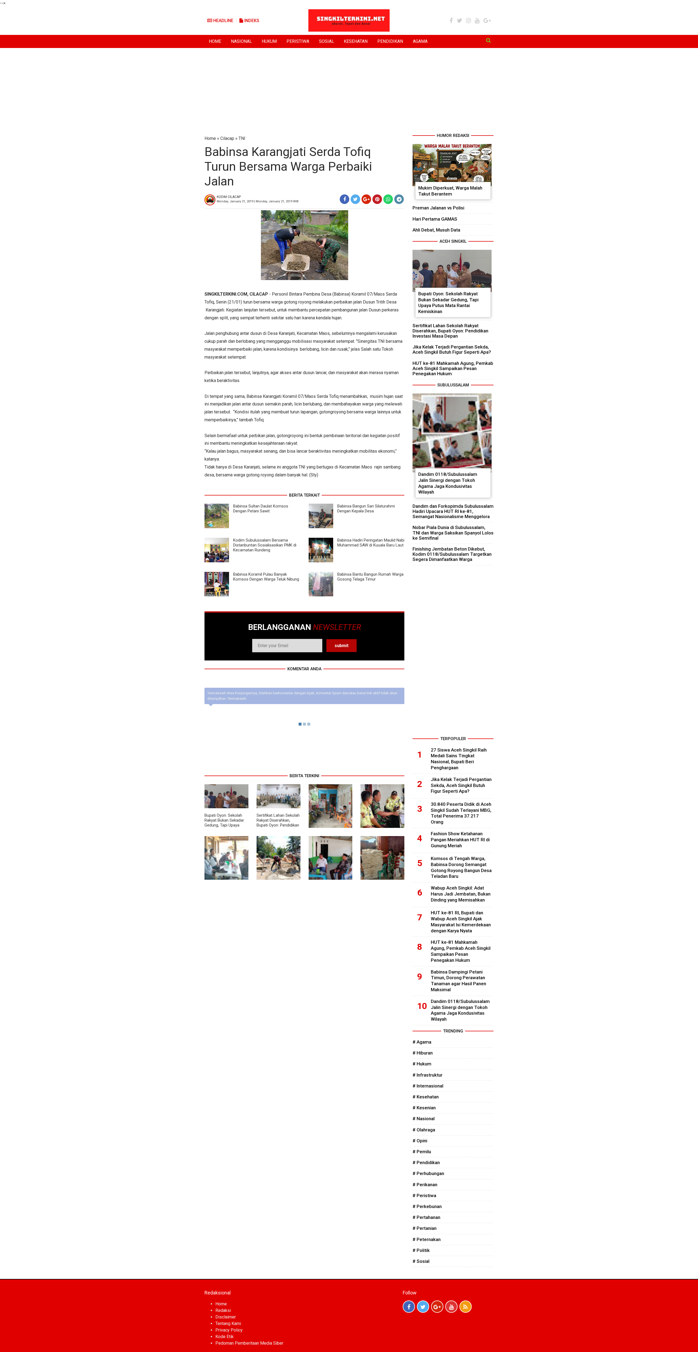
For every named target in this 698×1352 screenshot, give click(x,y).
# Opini (420, 1140)
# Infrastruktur (428, 1075)
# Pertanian (425, 1228)
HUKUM (269, 41)
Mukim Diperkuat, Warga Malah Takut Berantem (450, 191)
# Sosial (421, 1261)
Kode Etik (224, 1336)
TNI (242, 138)
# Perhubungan (428, 1173)
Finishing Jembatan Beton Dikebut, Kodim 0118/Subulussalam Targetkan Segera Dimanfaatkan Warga (452, 554)
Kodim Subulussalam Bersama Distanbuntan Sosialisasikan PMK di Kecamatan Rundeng (264, 545)
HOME (215, 41)
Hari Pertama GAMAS (435, 219)
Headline (222, 20)
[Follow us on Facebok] (409, 1306)
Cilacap (227, 138)
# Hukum (422, 1063)
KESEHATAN (356, 41)
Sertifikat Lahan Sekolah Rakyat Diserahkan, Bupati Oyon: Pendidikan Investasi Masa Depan (278, 823)
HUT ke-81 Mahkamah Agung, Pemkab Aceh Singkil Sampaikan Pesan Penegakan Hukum (453, 368)
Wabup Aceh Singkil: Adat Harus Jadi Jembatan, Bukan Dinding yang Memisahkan (461, 894)
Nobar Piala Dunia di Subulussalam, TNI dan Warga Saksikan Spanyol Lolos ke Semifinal (453, 532)
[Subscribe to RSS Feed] (465, 1306)
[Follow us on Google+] (437, 1306)
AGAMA (420, 41)
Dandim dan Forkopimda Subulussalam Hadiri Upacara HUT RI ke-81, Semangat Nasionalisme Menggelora (453, 511)
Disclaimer (225, 1317)
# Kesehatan (426, 1096)
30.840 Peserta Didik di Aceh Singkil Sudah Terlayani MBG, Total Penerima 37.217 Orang (461, 813)
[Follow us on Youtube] (451, 1306)
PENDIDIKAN (390, 41)
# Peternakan (427, 1239)
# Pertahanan (426, 1217)
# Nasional (424, 1118)
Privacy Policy (229, 1330)
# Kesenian (424, 1107)
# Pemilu (422, 1151)
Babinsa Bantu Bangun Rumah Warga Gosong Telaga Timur (370, 577)
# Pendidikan (426, 1162)
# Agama (422, 1042)
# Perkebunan (427, 1206)
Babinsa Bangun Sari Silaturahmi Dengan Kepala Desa (366, 508)
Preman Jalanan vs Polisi (438, 208)
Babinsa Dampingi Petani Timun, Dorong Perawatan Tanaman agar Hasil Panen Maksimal (458, 980)
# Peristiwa (424, 1195)
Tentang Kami (228, 1323)
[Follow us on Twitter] (423, 1306)
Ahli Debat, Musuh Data (436, 230)
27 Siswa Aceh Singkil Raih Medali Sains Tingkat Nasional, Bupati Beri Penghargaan (459, 758)
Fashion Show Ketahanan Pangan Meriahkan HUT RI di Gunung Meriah (460, 839)
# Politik (421, 1250)
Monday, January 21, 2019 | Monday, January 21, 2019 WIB (258, 201)
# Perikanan (425, 1184)
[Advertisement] (349, 91)
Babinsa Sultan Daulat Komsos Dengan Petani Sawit (260, 508)
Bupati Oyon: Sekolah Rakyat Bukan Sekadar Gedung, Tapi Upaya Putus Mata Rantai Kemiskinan (224, 825)
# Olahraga (424, 1129)
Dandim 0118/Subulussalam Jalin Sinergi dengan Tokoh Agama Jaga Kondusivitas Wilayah (447, 483)
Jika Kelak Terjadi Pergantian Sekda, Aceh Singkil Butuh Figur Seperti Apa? (452, 349)
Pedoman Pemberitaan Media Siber (249, 1343)
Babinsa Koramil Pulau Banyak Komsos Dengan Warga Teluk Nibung (266, 577)
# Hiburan (423, 1053)
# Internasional (428, 1086)
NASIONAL (241, 41)
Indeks (251, 20)
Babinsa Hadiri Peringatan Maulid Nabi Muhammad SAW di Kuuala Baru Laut (370, 543)
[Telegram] (399, 199)
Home (210, 138)
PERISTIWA (298, 41)
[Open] (488, 40)
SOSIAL (326, 41)
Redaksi (223, 1310)
